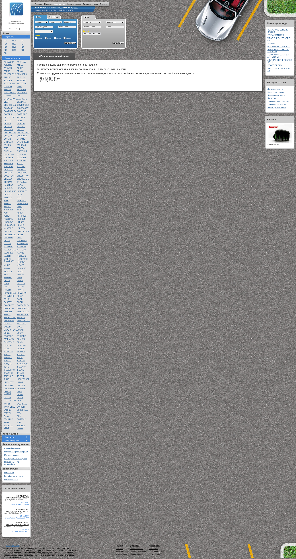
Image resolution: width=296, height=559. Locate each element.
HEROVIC (8, 194)
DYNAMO (21, 139)
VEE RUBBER (10, 388)
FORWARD (22, 160)
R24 (5, 53)
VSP (19, 401)
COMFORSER (23, 105)
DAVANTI (21, 117)
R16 (14, 44)
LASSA (20, 234)
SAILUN (7, 327)
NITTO (6, 274)
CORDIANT (22, 114)
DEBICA (7, 123)
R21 (5, 50)
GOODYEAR (9, 176)
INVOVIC (7, 207)
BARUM (7, 90)
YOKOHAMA (22, 410)
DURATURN (22, 136)
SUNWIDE (8, 351)
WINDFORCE (9, 407)
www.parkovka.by (13, 546)
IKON (19, 197)
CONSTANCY (23, 108)
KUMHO (20, 225)
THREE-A (8, 358)
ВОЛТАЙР (21, 419)
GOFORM (8, 173)
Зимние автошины (275, 92)
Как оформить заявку (13, 476)
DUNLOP (8, 136)
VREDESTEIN (10, 401)
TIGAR (20, 358)
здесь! (75, 7)
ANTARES (8, 68)
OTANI (6, 284)
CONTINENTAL (10, 111)
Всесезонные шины (276, 95)
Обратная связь (11, 479)
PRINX (7, 299)
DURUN (7, 139)
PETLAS (20, 287)
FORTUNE (8, 160)
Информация (154, 546)
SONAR (20, 330)
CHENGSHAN (10, 105)
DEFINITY (21, 123)
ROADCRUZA (23, 305)
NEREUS (8, 271)
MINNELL (8, 265)
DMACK (20, 130)
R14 (22, 41)
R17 (22, 44)
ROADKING (9, 308)
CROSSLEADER (11, 117)
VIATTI (19, 391)
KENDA (20, 213)
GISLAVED (21, 170)
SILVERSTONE (10, 330)
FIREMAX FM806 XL (276, 35)
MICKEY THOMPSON (9, 260)
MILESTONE (22, 259)
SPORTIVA (8, 336)
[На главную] (9, 28)
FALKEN (7, 145)
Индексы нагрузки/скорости (16, 452)
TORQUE (8, 364)
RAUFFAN (8, 302)
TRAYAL (20, 370)
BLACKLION (22, 93)
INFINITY (7, 204)
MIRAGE (20, 265)
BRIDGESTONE (10, 99)
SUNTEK (21, 348)
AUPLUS (21, 77)
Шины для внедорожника (278, 101)
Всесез (58, 38)
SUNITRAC (22, 345)
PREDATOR (22, 293)
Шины (38, 17)
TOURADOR (22, 364)
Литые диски (273, 98)
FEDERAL (21, 148)
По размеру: (9, 37)
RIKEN (20, 302)
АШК (19, 416)
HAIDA (20, 185)
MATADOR (21, 250)
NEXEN (20, 271)
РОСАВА (21, 425)
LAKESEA (21, 228)
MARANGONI (22, 244)
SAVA (19, 327)
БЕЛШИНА (8, 419)
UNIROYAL (8, 385)
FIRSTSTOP (9, 154)
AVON (19, 86)
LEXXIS (7, 241)
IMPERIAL (21, 200)
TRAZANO (8, 373)
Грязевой (68, 38)
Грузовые (53, 17)
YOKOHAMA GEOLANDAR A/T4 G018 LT (278, 56)
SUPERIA (21, 351)
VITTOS (20, 398)
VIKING (20, 395)
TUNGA (7, 379)
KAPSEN (21, 210)
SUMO (20, 342)
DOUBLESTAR (23, 133)
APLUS (7, 71)
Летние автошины (275, 89)
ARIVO (20, 71)
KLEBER (20, 222)
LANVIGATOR (10, 234)
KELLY (7, 213)
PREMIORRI (9, 296)
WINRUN (21, 407)
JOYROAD (8, 210)
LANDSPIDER (23, 231)
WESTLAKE (22, 404)
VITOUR (7, 398)
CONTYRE (21, 111)
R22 (14, 50)
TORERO (21, 361)
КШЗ (19, 422)
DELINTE (8, 127)
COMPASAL (9, 108)
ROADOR (8, 311)
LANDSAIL (8, 231)
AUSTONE (21, 80)
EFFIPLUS (8, 142)
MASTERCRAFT (11, 250)
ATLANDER (22, 74)
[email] (16, 28)
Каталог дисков (74, 4)
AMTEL (20, 65)
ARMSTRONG (10, 74)
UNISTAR (21, 385)
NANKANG (21, 268)
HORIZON (8, 197)
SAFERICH (21, 324)
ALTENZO (8, 65)
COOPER (8, 114)
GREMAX (8, 179)
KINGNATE (8, 219)
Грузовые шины (90, 4)
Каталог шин (59, 4)
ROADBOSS (9, 305)
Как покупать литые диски (15, 458)
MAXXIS (20, 253)
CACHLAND (22, 99)
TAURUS (21, 355)
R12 (5, 41)
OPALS (7, 281)
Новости (48, 4)
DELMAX (21, 127)
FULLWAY (21, 167)
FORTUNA (21, 157)
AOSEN (20, 68)
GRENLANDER (23, 179)
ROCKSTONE (10, 318)
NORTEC (8, 277)
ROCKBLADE (23, 314)
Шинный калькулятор (13, 448)
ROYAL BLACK (23, 321)
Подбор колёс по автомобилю (11, 463)
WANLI (7, 404)
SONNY (20, 333)
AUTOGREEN (10, 83)
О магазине (9, 473)
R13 (14, 41)
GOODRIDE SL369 (275, 65)
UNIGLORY (9, 382)
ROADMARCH (23, 308)
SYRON (7, 355)
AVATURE (8, 86)
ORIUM (20, 281)
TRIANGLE (8, 376)
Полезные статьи (136, 549)
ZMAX (6, 416)
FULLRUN (8, 167)
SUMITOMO (9, 342)
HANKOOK (8, 188)
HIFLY (19, 194)
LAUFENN (8, 237)
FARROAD (21, 145)
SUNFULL (8, 345)
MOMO (7, 268)
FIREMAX (8, 151)
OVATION (21, 284)
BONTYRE (8, 96)
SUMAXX (21, 339)
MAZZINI (7, 256)
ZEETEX (7, 413)
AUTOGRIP (22, 83)
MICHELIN (21, 256)
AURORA (8, 80)
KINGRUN (21, 219)
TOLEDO (7, 361)
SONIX (7, 333)
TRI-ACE (20, 373)
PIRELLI (7, 290)
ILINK (6, 200)
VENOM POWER (7, 392)
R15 (5, 44)
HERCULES (22, 191)
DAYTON (7, 120)
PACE (6, 287)
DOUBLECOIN (10, 133)
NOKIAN (20, 274)
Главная (38, 4)
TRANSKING (9, 370)
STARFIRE (21, 336)
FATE (6, 148)
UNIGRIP (21, 382)
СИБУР (20, 428)
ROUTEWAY (9, 321)
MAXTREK (8, 253)
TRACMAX (21, 367)
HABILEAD (8, 185)
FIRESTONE (22, 151)
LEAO (19, 237)
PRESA (20, 296)
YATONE (7, 410)
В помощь (134, 546)
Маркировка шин (11, 455)
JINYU (19, 207)
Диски (86, 17)
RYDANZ (8, 324)
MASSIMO (21, 247)
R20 (22, 47)
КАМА (6, 422)
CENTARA (21, 102)
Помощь (103, 4)
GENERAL (8, 170)
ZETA (19, 413)
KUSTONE (8, 228)
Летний (39, 38)
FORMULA (8, 157)
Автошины (119, 549)
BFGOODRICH (10, 93)
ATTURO (7, 77)
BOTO (19, 96)
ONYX (19, 277)
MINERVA (21, 262)
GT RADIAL (22, 182)
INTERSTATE (22, 204)
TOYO (6, 367)
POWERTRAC (10, 293)
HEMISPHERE (10, 191)
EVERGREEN (23, 142)
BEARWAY (21, 90)
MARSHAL (8, 247)
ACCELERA (9, 62)
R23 (22, 50)
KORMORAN (9, 225)
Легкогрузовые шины (276, 107)
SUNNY (7, 348)
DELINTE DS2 (273, 43)
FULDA (20, 164)
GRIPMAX (8, 182)
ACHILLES (21, 62)
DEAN (19, 120)
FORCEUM (21, 154)
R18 (5, 47)
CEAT (6, 102)
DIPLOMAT (8, 130)
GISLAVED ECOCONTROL (278, 46)
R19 (14, 47)
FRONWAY (8, 164)
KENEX (7, 216)
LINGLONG (22, 241)
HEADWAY (21, 188)
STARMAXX (9, 339)
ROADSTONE (23, 311)
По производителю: (12, 58)
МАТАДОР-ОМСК (8, 426)
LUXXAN (7, 244)
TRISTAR (21, 376)
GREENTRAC (23, 176)
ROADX (7, 314)
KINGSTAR (8, 222)
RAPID (20, 299)
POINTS (20, 290)
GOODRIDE (22, 173)
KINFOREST (22, 216)
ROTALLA (21, 318)
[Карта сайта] (23, 28)
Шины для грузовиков (276, 104)
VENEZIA (21, 388)
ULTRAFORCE (23, 379)
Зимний (49, 38)
